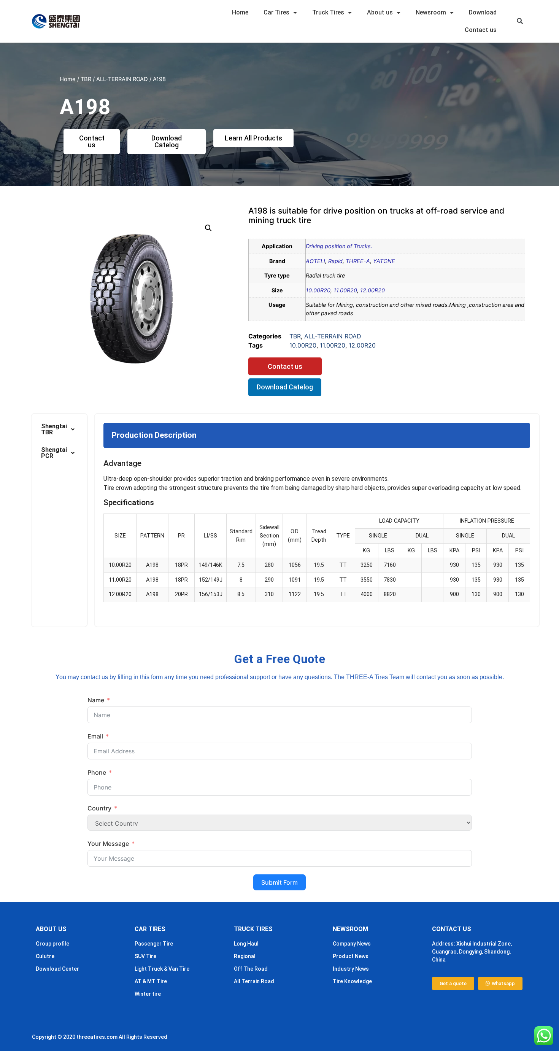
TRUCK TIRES (253, 929)
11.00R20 (345, 290)
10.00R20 (318, 290)
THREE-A (358, 261)
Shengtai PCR (54, 452)
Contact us (481, 29)
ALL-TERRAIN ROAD (122, 79)
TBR (86, 79)
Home (240, 12)
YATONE (384, 261)
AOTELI (315, 261)
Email (95, 736)
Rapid (335, 261)
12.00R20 (372, 290)
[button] (520, 21)
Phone (96, 772)
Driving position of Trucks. (339, 246)
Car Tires (276, 12)
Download (483, 12)
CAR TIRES (150, 929)
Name (95, 700)
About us (380, 12)
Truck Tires (328, 12)
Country (99, 808)
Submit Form (279, 882)
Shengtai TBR (54, 429)
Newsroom (431, 12)
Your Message (108, 843)
